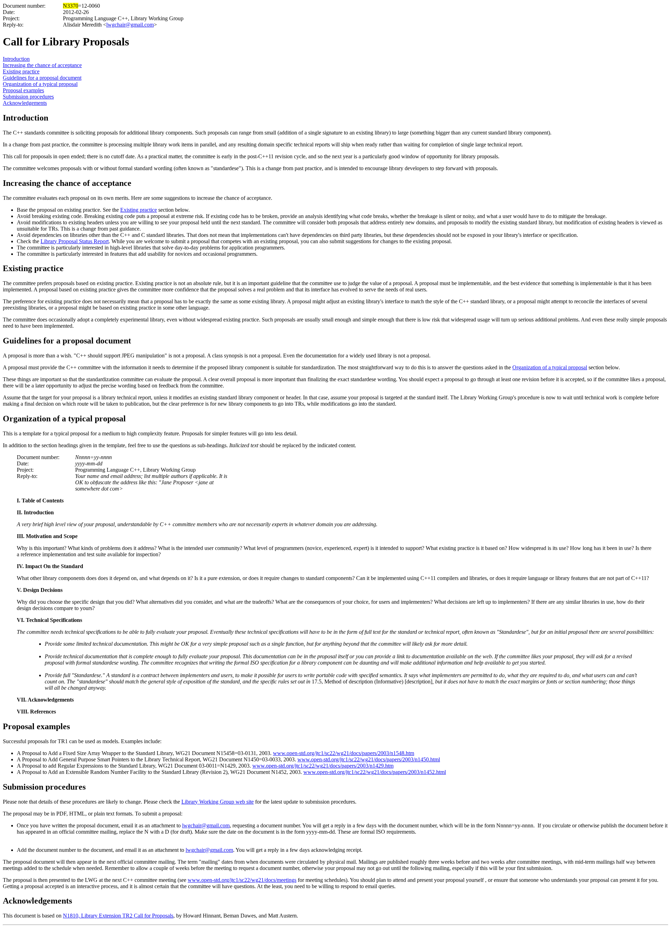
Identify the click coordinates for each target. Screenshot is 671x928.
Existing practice (21, 71)
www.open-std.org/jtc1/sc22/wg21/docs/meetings (242, 880)
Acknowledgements (25, 103)
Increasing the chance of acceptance (42, 65)
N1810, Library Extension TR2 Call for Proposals (118, 916)
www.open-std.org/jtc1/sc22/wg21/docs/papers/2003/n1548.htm (343, 753)
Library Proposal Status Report (75, 241)
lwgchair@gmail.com (130, 25)
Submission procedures (28, 97)
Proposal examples (23, 90)
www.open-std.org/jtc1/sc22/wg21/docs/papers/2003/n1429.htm (323, 766)
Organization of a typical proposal (40, 84)
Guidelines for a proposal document (42, 78)
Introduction (16, 59)
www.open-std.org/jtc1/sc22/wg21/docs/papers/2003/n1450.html (368, 759)
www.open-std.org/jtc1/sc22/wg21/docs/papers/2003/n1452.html (374, 772)
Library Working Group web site (217, 802)
